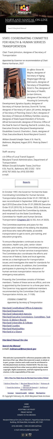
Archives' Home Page (11, 383)
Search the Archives (13, 387)
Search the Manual (11, 345)
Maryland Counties (11, 326)
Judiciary (31, 393)
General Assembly (21, 393)
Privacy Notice (26, 412)
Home (26, 404)
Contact (26, 407)
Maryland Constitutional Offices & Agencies (22, 308)
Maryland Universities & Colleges (17, 323)
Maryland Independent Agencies (17, 314)
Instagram (30, 435)
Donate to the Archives (26, 415)
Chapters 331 (24, 219)
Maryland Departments (13, 311)
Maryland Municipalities (13, 329)
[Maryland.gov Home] (26, 10)
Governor (11, 393)
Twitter (26, 435)
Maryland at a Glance (12, 332)
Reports (26, 182)
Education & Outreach (30, 387)
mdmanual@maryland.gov (23, 348)
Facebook (22, 435)
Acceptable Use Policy (26, 409)
